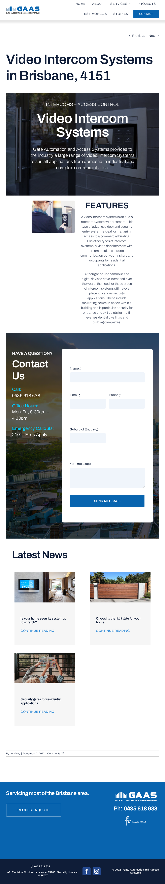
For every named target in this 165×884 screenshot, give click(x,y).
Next (152, 35)
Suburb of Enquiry (84, 429)
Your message (80, 463)
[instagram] (97, 871)
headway (15, 753)
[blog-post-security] (44, 654)
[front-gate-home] (120, 573)
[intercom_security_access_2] (44, 573)
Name (75, 368)
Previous (138, 35)
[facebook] (86, 871)
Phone (115, 395)
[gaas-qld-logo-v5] (23, 8)
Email (75, 395)
